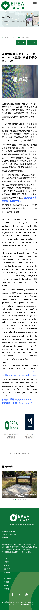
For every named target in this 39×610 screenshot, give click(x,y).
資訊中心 (7, 569)
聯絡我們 (7, 585)
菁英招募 (7, 589)
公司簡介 (7, 562)
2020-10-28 (9, 38)
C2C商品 (7, 582)
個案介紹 (7, 572)
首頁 (5, 558)
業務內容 (7, 565)
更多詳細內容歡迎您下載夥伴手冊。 (19, 199)
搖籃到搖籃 (8, 578)
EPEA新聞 (25, 38)
